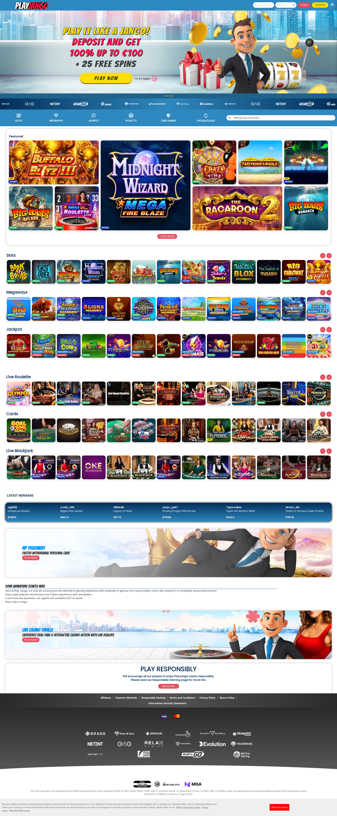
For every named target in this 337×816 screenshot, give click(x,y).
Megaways (56, 120)
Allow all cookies (279, 807)
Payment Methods (126, 697)
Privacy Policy (207, 697)
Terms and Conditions (182, 697)
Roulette (131, 120)
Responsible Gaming (153, 697)
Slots (18, 120)
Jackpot (93, 120)
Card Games (168, 120)
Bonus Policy (227, 697)
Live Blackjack (206, 120)
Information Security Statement (167, 703)
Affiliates (105, 697)
